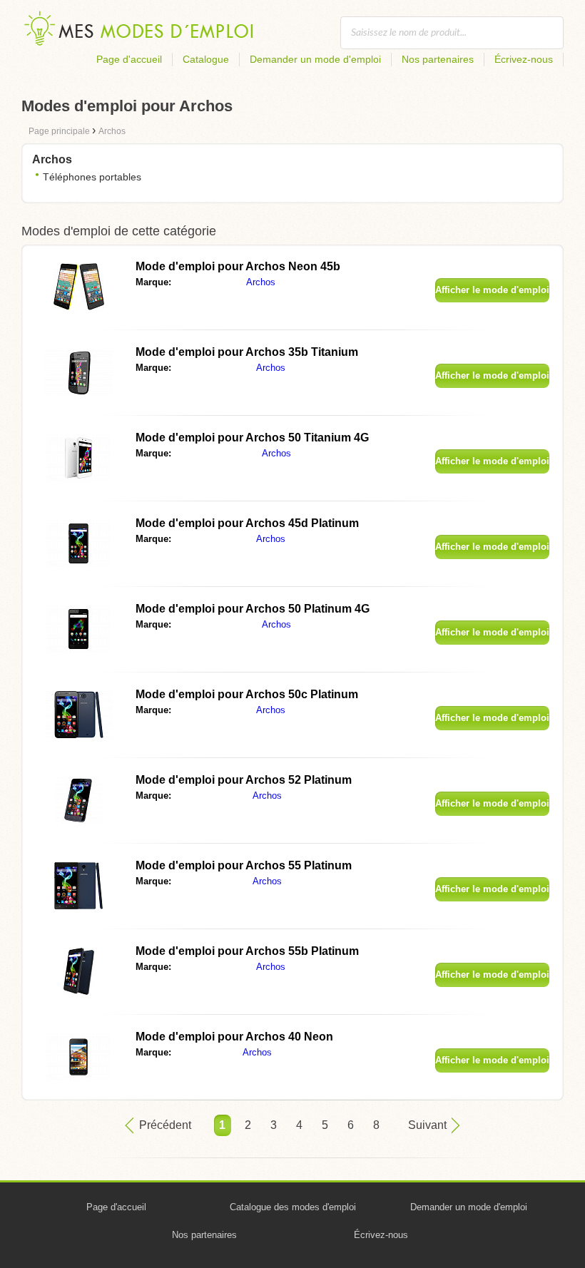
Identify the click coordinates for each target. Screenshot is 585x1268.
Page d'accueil (129, 59)
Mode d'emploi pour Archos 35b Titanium (247, 352)
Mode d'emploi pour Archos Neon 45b (238, 266)
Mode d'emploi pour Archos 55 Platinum (244, 865)
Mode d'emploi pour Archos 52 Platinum (244, 780)
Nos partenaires (438, 59)
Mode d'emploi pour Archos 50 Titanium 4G (252, 437)
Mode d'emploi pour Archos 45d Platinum (247, 523)
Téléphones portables (92, 177)
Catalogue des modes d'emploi (293, 1207)
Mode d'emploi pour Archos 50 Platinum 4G (253, 609)
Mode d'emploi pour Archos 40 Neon (234, 1037)
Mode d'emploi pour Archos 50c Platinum (247, 694)
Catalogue (206, 59)
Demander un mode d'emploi (315, 59)
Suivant (427, 1125)
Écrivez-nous (523, 59)
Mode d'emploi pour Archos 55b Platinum (247, 951)
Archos (260, 282)
